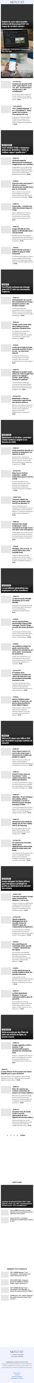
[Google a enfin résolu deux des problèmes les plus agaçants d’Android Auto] (6, 325)
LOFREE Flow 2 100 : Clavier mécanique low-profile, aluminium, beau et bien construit (21, 1297)
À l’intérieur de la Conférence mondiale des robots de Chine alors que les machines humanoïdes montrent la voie (21, 676)
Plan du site (17, 1373)
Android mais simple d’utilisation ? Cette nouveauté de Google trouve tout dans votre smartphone (22, 527)
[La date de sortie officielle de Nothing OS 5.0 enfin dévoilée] (6, 599)
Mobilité (16, 158)
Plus (19, 99)
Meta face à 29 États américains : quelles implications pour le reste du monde (22, 476)
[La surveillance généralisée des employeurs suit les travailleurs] (17, 580)
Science (15, 181)
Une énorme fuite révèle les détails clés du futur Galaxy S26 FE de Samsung (22, 824)
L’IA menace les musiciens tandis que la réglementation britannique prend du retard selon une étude (22, 846)
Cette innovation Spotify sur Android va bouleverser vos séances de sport (22, 452)
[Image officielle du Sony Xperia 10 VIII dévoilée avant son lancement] (6, 229)
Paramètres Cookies (17, 1378)
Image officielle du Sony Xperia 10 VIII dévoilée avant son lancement (22, 231)
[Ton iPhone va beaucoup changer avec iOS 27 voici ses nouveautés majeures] (17, 281)
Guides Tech (6, 434)
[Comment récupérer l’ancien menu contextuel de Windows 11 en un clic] (6, 897)
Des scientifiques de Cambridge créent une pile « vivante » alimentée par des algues (21, 947)
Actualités (16, 81)
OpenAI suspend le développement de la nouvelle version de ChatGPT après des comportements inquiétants (22, 923)
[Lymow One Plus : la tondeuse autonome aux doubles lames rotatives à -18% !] (5, 1220)
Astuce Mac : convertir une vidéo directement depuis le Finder (22, 208)
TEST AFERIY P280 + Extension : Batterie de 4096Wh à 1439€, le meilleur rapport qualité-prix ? (19, 1281)
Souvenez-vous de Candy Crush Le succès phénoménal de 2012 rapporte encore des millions (22, 1114)
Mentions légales (17, 1376)
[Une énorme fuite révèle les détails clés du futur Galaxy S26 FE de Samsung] (6, 822)
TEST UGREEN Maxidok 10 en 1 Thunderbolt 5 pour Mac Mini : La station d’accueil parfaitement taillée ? (21, 1289)
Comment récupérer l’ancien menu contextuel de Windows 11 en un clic (22, 898)
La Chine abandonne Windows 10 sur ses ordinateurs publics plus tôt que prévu (22, 996)
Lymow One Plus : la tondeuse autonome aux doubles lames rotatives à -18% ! (21, 1219)
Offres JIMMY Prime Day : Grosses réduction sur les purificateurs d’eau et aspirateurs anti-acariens (21, 1212)
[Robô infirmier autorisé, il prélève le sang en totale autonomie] (6, 250)
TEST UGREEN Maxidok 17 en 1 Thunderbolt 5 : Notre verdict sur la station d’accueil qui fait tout (21, 111)
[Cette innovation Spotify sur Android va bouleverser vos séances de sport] (6, 451)
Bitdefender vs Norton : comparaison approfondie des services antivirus (21, 400)
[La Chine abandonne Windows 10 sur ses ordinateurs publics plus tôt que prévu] (6, 994)
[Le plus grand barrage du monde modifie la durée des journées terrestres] (6, 971)
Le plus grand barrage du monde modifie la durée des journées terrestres (22, 972)
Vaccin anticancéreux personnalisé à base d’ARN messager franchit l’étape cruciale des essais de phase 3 (22, 625)
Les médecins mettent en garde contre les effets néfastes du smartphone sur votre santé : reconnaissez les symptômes (22, 650)
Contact (17, 1375)
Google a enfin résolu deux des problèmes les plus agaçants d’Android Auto (21, 326)
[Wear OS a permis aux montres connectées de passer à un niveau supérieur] (6, 1089)
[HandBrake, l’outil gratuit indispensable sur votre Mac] (17, 41)
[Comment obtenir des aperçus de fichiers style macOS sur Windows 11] (6, 500)
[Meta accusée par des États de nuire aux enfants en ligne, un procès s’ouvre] (17, 1027)
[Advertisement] (17, 1159)
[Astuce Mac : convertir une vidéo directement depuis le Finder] (6, 207)
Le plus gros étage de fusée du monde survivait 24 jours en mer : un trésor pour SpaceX (22, 350)
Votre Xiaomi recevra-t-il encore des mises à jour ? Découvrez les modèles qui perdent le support (21, 754)
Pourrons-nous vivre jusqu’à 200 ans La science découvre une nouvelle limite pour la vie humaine (22, 186)
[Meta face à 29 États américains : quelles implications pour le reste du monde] (6, 473)
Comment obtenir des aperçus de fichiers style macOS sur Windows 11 (21, 501)
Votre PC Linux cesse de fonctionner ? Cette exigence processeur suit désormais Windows (21, 777)
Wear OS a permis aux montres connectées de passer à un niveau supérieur (22, 1091)
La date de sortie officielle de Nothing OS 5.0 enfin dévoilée (21, 600)
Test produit (17, 106)
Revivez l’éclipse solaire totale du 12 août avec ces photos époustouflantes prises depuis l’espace (22, 702)
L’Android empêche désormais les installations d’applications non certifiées (22, 162)
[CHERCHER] (32, 2)
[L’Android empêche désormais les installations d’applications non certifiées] (6, 161)
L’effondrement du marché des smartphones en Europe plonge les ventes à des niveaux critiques (22, 303)
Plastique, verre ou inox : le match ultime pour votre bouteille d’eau (22, 550)
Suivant (22, 1135)
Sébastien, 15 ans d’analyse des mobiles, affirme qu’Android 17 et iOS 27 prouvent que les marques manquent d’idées (22, 801)
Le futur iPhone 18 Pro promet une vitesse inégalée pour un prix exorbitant (16, 1073)
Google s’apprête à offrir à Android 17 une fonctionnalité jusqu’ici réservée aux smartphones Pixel (22, 1049)
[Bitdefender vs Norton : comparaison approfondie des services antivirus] (6, 399)
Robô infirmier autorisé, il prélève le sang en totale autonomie (21, 252)
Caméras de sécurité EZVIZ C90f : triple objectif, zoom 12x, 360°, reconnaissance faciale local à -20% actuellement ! (22, 88)
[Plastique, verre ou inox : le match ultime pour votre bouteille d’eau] (6, 549)
